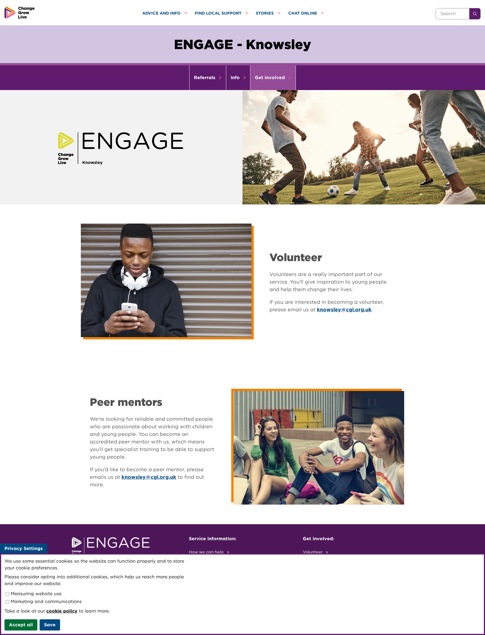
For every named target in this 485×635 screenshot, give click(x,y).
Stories (265, 13)
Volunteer (313, 551)
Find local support (218, 13)
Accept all (21, 624)
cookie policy (61, 611)
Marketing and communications (45, 601)
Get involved (270, 77)
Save (50, 624)
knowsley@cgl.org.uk (344, 309)
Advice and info (162, 13)
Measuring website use (35, 593)
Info (236, 77)
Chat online (303, 13)
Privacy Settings (23, 548)
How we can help (207, 551)
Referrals (205, 77)
